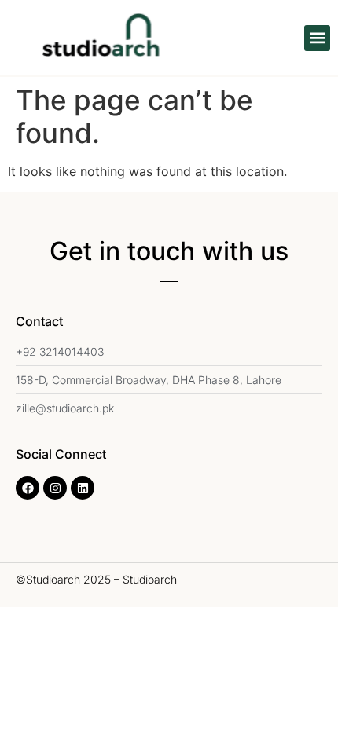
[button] (317, 38)
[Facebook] (27, 488)
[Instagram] (55, 488)
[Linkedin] (82, 488)
